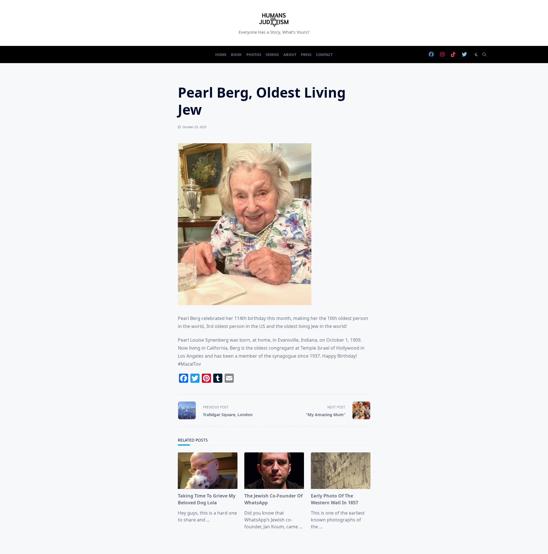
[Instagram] (442, 54)
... (208, 520)
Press (306, 54)
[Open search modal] (484, 54)
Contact (324, 54)
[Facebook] (431, 54)
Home (220, 54)
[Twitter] (464, 54)
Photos (253, 54)
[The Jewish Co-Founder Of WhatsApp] (274, 470)
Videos (272, 54)
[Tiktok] (453, 54)
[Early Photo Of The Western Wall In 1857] (340, 470)
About (289, 54)
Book (236, 54)
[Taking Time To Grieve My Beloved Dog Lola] (207, 470)
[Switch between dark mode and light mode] (476, 54)
